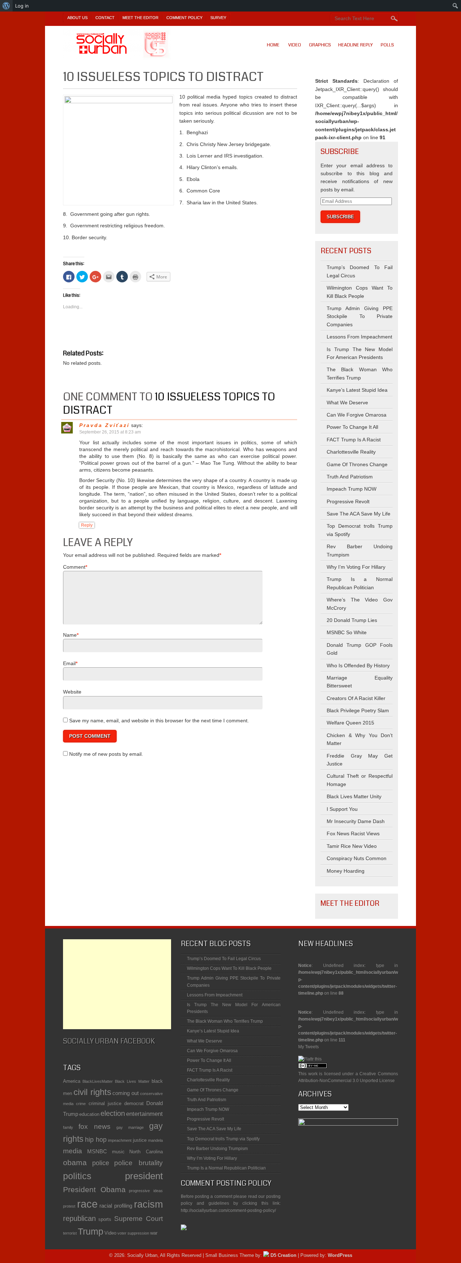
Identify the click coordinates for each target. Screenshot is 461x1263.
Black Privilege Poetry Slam (358, 710)
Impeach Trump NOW (351, 489)
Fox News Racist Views (353, 833)
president (144, 1176)
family (68, 1127)
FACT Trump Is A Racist (354, 439)
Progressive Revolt (348, 501)
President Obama (94, 1189)
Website (72, 692)
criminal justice (105, 1103)
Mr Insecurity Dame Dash (356, 821)
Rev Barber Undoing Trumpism (217, 1148)
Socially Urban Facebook (109, 1041)
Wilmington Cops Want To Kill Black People (229, 968)
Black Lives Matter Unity (354, 796)
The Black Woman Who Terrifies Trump (225, 1021)
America (71, 1081)
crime (81, 1103)
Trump (90, 1231)
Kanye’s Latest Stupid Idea (357, 390)
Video (294, 45)
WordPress (340, 1255)
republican (79, 1218)
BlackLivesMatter (97, 1081)
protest (69, 1206)
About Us (77, 17)
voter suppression (133, 1233)
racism (148, 1204)
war (153, 1233)
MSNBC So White (347, 632)
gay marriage (130, 1127)
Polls (387, 45)
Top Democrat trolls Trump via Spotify (223, 1138)
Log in (22, 6)
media (72, 1151)
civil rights (92, 1092)
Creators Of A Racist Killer (356, 698)
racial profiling (115, 1206)
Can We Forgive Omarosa (356, 415)
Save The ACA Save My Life (358, 514)
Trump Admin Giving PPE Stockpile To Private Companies (360, 316)
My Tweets (308, 1046)
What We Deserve (347, 402)
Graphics (320, 45)
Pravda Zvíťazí (104, 425)
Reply (87, 525)
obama (75, 1162)
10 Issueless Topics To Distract (169, 403)
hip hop (96, 1139)
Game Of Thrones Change (357, 464)
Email (69, 663)
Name (70, 635)
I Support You (342, 809)
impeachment (119, 1140)
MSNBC (97, 1151)
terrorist (70, 1233)
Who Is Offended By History (358, 665)
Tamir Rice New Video (352, 846)
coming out (125, 1093)
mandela (155, 1140)
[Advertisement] (117, 984)
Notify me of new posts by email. (106, 754)
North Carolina (146, 1151)
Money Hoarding (345, 871)
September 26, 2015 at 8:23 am (110, 432)
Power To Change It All (352, 427)
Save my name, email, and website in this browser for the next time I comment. (159, 720)
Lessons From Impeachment (359, 337)
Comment (74, 567)
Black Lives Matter (132, 1081)
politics (77, 1176)
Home (273, 45)
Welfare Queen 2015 (350, 723)
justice (140, 1140)
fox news (95, 1126)
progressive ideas (146, 1191)
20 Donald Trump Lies (352, 620)
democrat (134, 1103)
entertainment (144, 1113)
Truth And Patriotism (350, 477)
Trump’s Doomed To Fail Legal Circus (224, 958)
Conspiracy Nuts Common (356, 858)
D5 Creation (282, 1255)
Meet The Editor (140, 17)
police (100, 1163)
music (118, 1151)
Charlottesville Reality (351, 452)
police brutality (138, 1163)
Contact (105, 17)
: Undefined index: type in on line (348, 967)
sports (104, 1219)
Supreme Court (138, 1218)
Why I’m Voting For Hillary (356, 567)
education (89, 1114)
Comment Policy (184, 17)
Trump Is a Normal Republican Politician (226, 1168)
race (87, 1204)
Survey (218, 17)
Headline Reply (355, 45)
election (112, 1113)
